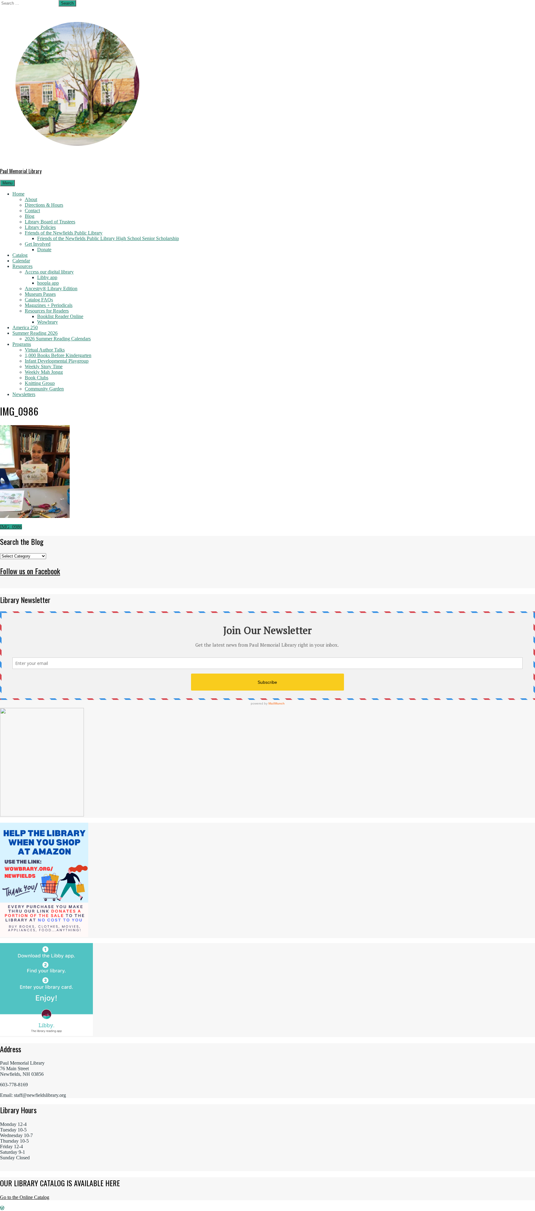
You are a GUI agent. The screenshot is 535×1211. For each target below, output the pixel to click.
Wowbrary (47, 322)
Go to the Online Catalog (24, 1197)
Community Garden (44, 388)
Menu (7, 183)
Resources (22, 266)
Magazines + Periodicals (48, 305)
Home (18, 193)
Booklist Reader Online (60, 316)
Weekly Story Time (44, 366)
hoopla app (48, 283)
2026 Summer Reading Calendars (58, 338)
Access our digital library (49, 271)
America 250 (25, 327)
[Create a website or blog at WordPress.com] (2, 1208)
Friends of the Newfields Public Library (63, 232)
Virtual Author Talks (45, 349)
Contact (32, 210)
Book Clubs (36, 377)
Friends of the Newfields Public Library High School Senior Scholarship (108, 238)
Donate (44, 249)
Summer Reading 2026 (35, 333)
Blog (29, 216)
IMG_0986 (11, 526)
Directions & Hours (44, 205)
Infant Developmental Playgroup (57, 361)
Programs (21, 344)
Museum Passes (40, 294)
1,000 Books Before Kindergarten (58, 355)
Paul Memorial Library (20, 171)
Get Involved (37, 244)
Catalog (20, 255)
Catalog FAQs (39, 299)
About (31, 199)
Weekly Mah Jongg (44, 372)
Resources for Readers (47, 310)
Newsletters (23, 394)
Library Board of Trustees (50, 221)
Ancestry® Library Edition (51, 288)
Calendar (21, 260)
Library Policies (40, 227)
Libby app (47, 277)
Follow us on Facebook (30, 570)
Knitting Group (40, 383)
